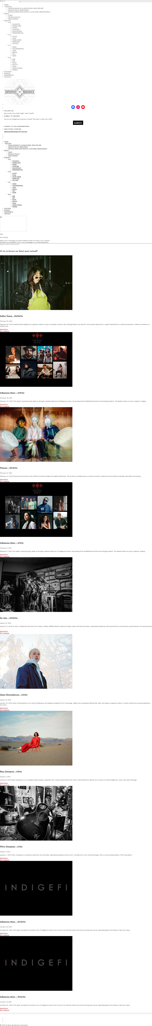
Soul (14, 66)
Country (16, 29)
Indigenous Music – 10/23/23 (12, 997)
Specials (8, 6)
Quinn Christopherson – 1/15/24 (13, 695)
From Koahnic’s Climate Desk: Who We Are (25, 8)
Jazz (14, 50)
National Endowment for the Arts (15, 132)
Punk (14, 55)
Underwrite (9, 75)
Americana (16, 25)
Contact (7, 76)
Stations (8, 71)
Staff (10, 15)
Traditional (17, 68)
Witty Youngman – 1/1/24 (11, 847)
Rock (14, 62)
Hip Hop (15, 43)
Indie (14, 47)
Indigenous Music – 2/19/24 (12, 393)
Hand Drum (16, 40)
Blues (14, 27)
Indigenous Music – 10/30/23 (13, 922)
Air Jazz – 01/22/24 (8, 618)
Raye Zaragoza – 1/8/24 (11, 772)
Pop (13, 54)
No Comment (4, 331)
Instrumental (18, 48)
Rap (13, 61)
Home (6, 4)
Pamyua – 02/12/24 (8, 468)
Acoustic (16, 24)
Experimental (18, 32)
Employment (13, 18)
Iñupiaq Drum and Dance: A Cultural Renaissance (29, 11)
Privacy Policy (14, 17)
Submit (78, 123)
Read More (4, 329)
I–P (9, 45)
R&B (13, 59)
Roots (15, 64)
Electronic (17, 31)
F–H (9, 34)
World (15, 69)
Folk (14, 38)
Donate (7, 73)
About (6, 13)
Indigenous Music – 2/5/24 (11, 543)
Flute (14, 36)
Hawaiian (16, 41)
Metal (14, 52)
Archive (7, 20)
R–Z (9, 57)
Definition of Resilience (18, 10)
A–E (9, 22)
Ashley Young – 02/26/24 (11, 316)
